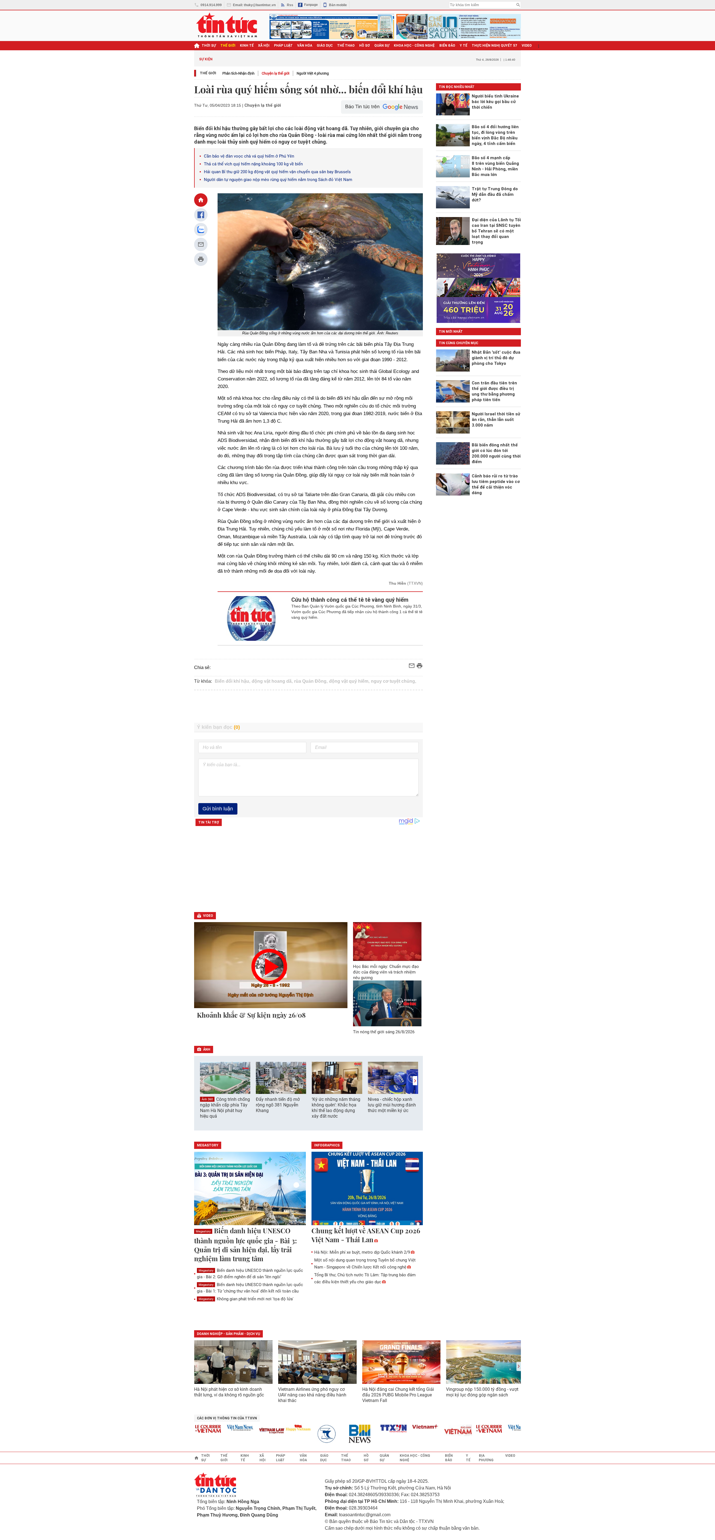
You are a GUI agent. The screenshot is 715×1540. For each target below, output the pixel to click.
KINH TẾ (247, 45)
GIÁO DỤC (325, 45)
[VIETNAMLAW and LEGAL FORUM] (248, 1431)
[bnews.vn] (338, 1434)
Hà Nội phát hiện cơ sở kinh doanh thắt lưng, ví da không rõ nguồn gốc (229, 1392)
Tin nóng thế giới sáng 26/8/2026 (383, 1031)
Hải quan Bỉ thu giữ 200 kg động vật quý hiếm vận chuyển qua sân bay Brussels (277, 171)
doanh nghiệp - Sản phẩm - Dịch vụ (228, 1334)
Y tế (463, 45)
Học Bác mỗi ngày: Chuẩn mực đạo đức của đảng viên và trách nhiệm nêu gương (386, 972)
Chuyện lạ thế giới (275, 73)
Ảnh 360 (207, 1099)
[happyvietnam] (274, 1428)
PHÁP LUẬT (283, 45)
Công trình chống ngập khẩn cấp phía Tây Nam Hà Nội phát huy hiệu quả (225, 1108)
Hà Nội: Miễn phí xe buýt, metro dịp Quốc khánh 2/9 (362, 1252)
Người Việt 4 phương (313, 73)
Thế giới (208, 73)
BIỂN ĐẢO (447, 45)
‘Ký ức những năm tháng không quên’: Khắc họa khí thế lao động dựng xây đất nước (336, 1108)
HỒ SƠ (364, 45)
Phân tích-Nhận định (238, 73)
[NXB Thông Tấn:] (306, 1434)
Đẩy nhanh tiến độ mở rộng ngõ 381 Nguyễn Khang (278, 1105)
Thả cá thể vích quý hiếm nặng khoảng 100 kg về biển (253, 163)
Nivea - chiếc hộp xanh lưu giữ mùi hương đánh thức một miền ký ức (392, 1105)
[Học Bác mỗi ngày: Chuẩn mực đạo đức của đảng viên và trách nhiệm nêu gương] (387, 941)
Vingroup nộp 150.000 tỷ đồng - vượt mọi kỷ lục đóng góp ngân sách (482, 1392)
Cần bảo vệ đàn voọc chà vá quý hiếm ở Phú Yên (249, 156)
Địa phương (486, 1458)
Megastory (203, 1231)
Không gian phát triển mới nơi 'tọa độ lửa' (246, 1298)
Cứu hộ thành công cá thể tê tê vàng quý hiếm (349, 599)
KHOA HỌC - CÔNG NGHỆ (414, 45)
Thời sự (209, 45)
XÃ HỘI (264, 45)
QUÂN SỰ (381, 45)
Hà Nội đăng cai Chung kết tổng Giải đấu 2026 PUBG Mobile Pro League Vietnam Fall (398, 1395)
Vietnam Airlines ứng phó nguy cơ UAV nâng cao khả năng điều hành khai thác (312, 1395)
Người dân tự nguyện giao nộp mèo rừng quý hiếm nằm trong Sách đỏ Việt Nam (278, 179)
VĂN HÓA (304, 45)
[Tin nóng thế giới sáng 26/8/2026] (387, 1003)
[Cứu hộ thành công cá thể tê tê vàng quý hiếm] (251, 618)
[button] (415, 1080)
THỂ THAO (346, 45)
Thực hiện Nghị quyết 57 (494, 45)
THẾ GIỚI (227, 45)
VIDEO (527, 45)
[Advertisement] (308, 706)
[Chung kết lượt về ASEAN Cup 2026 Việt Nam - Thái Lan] (367, 1189)
